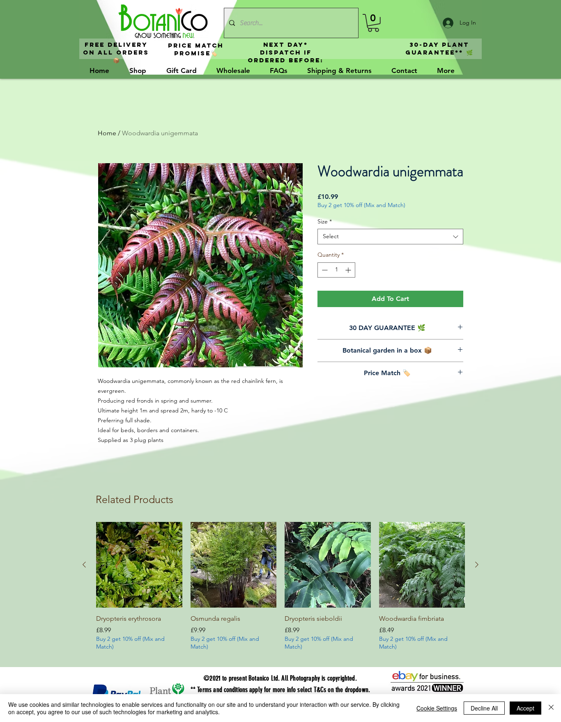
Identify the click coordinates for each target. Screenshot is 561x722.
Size (324, 221)
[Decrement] (324, 270)
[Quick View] (139, 565)
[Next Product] (477, 564)
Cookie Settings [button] (436, 708)
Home (107, 133)
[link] (373, 23)
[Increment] (349, 270)
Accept (525, 708)
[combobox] (390, 236)
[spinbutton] (336, 270)
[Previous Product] (84, 564)
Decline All (484, 708)
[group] (280, 591)
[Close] (551, 708)
